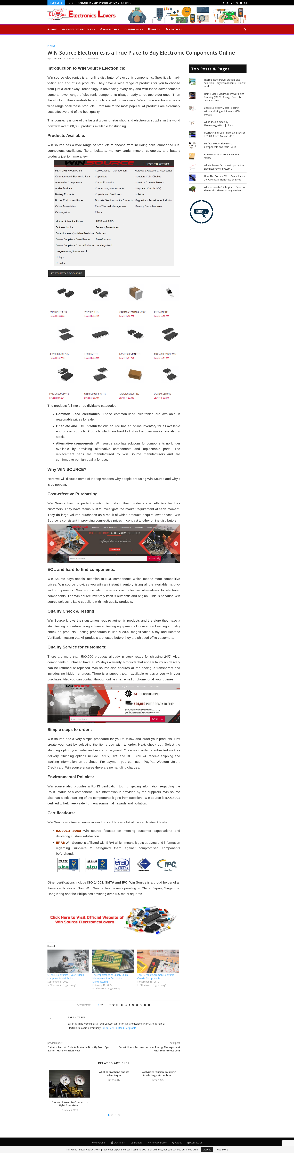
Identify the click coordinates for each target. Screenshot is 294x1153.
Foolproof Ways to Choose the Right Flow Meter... (70, 1103)
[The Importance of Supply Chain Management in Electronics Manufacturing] (113, 961)
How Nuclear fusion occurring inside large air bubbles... (158, 1073)
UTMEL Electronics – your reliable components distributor (65, 976)
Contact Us (196, 1142)
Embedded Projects (79, 29)
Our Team (119, 1142)
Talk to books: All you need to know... (96, 2)
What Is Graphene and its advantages (114, 1073)
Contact (174, 29)
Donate (137, 1142)
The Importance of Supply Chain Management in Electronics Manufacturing (110, 978)
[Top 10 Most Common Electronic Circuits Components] (158, 961)
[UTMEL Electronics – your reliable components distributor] (68, 961)
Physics (51, 46)
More (154, 29)
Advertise (100, 1142)
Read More (222, 1149)
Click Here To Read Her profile (119, 1028)
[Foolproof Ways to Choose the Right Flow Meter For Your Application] (69, 1084)
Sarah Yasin (55, 58)
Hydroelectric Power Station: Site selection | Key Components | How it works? (225, 83)
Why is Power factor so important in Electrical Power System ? (224, 167)
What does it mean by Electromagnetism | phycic (219, 123)
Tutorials (134, 29)
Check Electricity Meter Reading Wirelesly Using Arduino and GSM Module (222, 111)
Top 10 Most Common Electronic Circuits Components (155, 976)
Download (110, 29)
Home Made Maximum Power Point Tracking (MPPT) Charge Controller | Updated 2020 (224, 97)
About (178, 1142)
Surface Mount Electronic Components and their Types (220, 145)
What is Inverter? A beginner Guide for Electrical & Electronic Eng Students (225, 188)
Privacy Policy (159, 1142)
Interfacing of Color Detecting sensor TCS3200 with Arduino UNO (224, 134)
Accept (207, 1149)
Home (54, 29)
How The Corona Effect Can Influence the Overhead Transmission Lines (225, 178)
